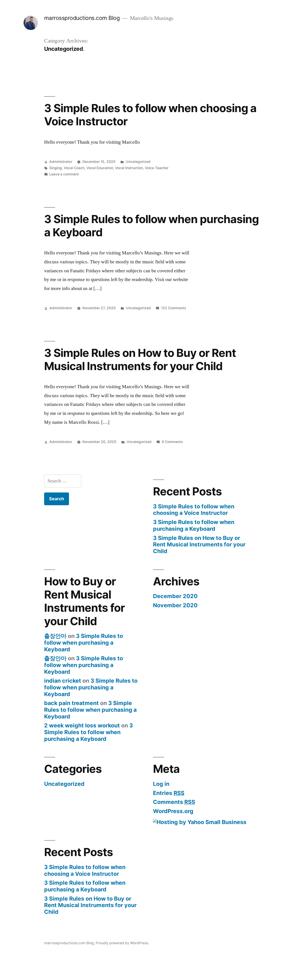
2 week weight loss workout (82, 725)
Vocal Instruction (129, 168)
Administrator (60, 162)
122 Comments (173, 308)
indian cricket (62, 680)
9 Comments (172, 442)
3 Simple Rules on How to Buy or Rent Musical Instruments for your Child (140, 359)
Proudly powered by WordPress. (122, 943)
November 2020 (175, 605)
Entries (168, 793)
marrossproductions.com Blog (82, 18)
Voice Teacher (156, 168)
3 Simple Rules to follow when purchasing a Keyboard (151, 225)
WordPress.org (173, 811)
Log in (161, 783)
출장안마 (55, 636)
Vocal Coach (74, 168)
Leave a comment (64, 174)
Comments (174, 802)
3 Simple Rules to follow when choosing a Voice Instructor (150, 114)
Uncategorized (138, 162)
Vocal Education (99, 168)
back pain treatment (71, 703)
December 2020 (175, 596)
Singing (55, 168)
